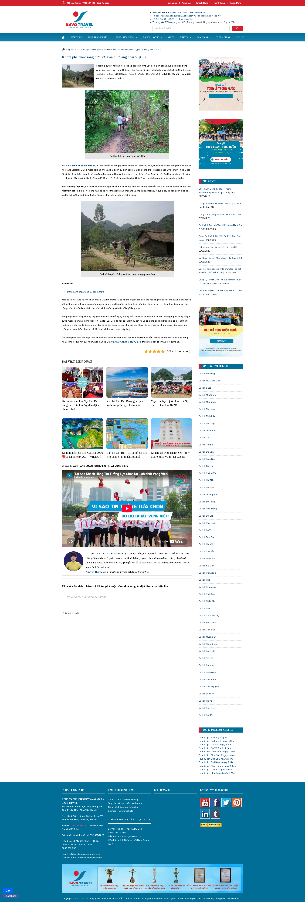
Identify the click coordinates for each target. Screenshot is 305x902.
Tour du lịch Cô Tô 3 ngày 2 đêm (215, 748)
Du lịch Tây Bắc (206, 551)
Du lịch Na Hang (207, 409)
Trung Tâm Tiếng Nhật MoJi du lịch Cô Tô (220, 214)
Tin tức (184, 37)
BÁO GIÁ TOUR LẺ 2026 (164, 12)
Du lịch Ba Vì (205, 530)
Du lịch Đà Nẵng (207, 501)
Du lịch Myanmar (207, 637)
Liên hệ (239, 37)
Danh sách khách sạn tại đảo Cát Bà (85, 291)
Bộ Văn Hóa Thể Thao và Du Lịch (125, 829)
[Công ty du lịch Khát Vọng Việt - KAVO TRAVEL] (77, 19)
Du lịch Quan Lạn (207, 430)
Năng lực (186, 3)
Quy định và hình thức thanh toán (125, 803)
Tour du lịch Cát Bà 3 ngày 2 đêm (215, 744)
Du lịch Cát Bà (206, 444)
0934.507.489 (85, 844)
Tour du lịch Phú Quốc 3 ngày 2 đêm (217, 773)
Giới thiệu (76, 37)
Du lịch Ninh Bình (207, 672)
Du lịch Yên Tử (206, 658)
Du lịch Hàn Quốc (207, 622)
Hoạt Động (172, 3)
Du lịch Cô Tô (205, 437)
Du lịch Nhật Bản (207, 601)
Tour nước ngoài (125, 37)
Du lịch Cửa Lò (206, 466)
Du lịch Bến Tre (206, 708)
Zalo (8, 890)
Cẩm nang (202, 37)
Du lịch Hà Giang (207, 373)
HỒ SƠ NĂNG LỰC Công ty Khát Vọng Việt (172, 19)
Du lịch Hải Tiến (206, 480)
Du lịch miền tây (207, 558)
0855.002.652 (69, 848)
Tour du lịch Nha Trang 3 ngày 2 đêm (217, 766)
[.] (63, 37)
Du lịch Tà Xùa (206, 715)
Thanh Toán (219, 3)
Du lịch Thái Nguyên (209, 686)
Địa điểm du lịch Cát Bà (96, 50)
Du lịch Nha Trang (208, 508)
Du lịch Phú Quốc (207, 523)
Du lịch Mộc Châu (207, 402)
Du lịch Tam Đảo (207, 537)
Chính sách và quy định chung (123, 799)
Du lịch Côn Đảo (207, 629)
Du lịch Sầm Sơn (207, 459)
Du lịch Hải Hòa (206, 487)
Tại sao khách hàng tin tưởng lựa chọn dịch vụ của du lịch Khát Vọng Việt (186, 16)
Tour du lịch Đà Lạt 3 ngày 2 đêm (215, 769)
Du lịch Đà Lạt (206, 516)
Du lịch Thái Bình (207, 679)
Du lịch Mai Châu (207, 395)
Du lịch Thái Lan (207, 594)
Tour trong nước (97, 37)
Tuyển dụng (235, 3)
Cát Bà (82, 50)
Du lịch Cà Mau (206, 665)
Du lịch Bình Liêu (207, 416)
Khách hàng (202, 3)
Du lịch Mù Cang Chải (209, 380)
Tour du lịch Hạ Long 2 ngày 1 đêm (216, 741)
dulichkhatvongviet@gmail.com (84, 854)
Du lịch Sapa (205, 388)
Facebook (11, 896)
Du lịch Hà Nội (206, 544)
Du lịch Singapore (207, 587)
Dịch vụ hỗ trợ (151, 37)
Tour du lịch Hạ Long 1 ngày (213, 737)
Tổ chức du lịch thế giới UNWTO (124, 836)
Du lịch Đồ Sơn (206, 452)
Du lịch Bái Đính (207, 651)
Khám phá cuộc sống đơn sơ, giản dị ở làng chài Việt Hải (136, 50)
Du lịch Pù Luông (207, 573)
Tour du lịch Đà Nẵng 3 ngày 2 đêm (216, 762)
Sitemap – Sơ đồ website (120, 811)
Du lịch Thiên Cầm (208, 473)
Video (171, 37)
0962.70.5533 (69, 844)
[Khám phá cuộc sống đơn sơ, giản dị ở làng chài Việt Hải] (78, 75)
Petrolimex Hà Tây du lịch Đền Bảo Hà (218, 247)
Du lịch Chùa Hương (209, 615)
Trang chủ (69, 50)
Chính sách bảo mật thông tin (123, 807)
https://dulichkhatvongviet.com (86, 857)
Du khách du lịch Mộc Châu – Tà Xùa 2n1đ (220, 258)
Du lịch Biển (204, 608)
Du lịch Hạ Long (207, 423)
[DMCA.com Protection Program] (211, 824)
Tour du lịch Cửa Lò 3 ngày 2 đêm (216, 758)
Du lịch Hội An (206, 701)
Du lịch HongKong (208, 644)
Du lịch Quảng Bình (208, 494)
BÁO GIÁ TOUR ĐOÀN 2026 (191, 12)
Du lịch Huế (204, 580)
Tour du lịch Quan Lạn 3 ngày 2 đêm (217, 751)
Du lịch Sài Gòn (206, 565)
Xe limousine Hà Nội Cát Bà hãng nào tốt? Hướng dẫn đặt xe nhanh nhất (81, 405)
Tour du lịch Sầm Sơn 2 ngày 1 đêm (217, 755)
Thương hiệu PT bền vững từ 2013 (168, 22)
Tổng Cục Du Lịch (117, 832)
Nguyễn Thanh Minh (97, 572)
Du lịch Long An (206, 693)
